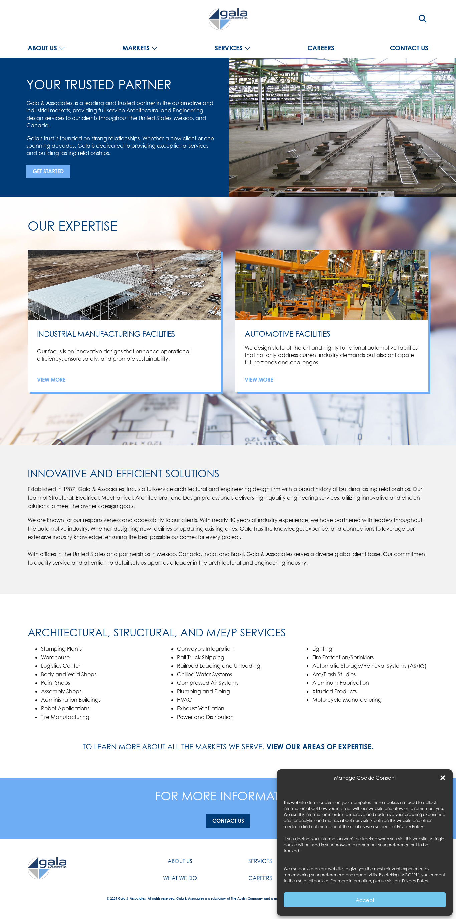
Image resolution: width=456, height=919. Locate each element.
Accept (365, 900)
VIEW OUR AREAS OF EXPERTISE (318, 746)
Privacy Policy (410, 826)
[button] (442, 777)
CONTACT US (409, 48)
